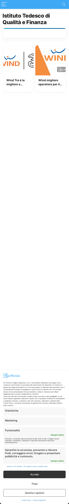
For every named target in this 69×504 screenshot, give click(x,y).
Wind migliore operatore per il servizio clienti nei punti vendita (50, 82)
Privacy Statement (39, 500)
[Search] (64, 4)
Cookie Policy (26, 500)
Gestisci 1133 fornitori (14, 466)
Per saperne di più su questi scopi (35, 466)
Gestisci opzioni (34, 492)
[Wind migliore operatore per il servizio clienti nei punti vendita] (50, 47)
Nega (35, 483)
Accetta (34, 474)
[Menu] (4, 4)
